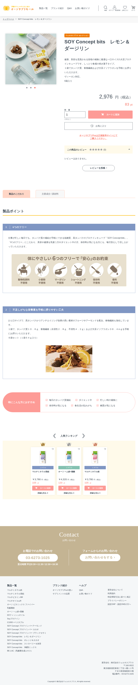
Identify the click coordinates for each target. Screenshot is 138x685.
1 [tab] (26, 87)
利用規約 (111, 593)
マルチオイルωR (14, 601)
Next (55, 59)
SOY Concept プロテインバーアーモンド (24, 626)
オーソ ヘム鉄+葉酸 (15, 611)
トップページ (8, 19)
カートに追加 (112, 114)
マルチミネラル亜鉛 (15, 594)
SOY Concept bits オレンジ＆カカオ (23, 640)
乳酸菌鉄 (11, 608)
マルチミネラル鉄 (14, 590)
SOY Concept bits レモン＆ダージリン (24, 636)
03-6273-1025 (38, 558)
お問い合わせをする (99, 557)
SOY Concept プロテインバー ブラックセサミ (26, 633)
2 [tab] (31, 87)
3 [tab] (35, 87)
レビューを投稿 (97, 168)
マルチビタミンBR (15, 597)
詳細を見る (42, 493)
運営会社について (115, 590)
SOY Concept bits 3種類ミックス (22, 647)
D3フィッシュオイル (16, 615)
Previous (6, 59)
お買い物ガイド (82, 8)
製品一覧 (43, 8)
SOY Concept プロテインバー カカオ (23, 629)
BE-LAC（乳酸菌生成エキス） (20, 651)
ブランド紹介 (57, 8)
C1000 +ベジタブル (15, 622)
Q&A (69, 8)
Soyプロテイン (13, 619)
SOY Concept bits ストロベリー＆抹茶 (24, 644)
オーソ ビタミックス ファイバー (21, 604)
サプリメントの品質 (61, 594)
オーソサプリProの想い (63, 590)
